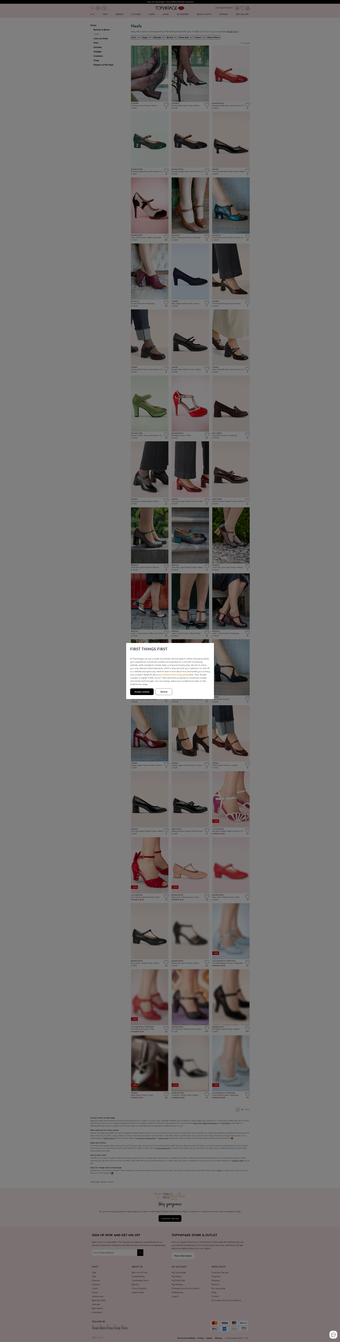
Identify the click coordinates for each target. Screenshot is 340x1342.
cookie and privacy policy (175, 674)
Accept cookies (141, 691)
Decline (163, 691)
